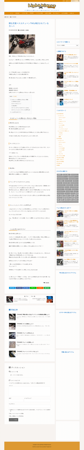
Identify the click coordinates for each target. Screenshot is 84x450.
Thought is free (48, 446)
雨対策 (76, 199)
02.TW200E (13, 17)
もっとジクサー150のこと (63, 130)
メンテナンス (61, 115)
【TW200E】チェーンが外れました (25, 333)
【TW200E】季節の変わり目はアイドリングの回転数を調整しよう (33, 314)
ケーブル (59, 182)
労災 (72, 195)
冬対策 (67, 195)
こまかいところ (62, 121)
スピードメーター (60, 185)
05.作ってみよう (60, 159)
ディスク (67, 189)
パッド (75, 191)
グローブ (75, 180)
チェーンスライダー (74, 187)
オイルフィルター (72, 178)
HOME (7, 17)
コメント (11, 385)
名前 (10, 398)
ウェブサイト (12, 403)
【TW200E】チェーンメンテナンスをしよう (27, 351)
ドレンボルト (68, 191)
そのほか (61, 132)
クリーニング (67, 180)
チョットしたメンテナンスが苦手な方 (20, 109)
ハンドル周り (62, 125)
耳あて (76, 197)
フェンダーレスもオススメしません (20, 107)
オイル (60, 119)
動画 (76, 195)
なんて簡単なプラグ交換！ (70, 259)
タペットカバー (60, 187)
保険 (62, 195)
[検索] (79, 1)
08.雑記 (27, 30)
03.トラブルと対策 (61, 155)
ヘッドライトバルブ (63, 129)
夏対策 (64, 197)
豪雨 (62, 199)
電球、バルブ (60, 201)
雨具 (72, 199)
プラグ (60, 151)
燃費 (60, 136)
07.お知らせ (59, 163)
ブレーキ (61, 127)
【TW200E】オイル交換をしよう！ (25, 323)
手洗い (69, 197)
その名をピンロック (68, 99)
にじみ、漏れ (66, 174)
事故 (77, 193)
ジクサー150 (65, 182)
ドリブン (74, 189)
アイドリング (74, 174)
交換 (58, 195)
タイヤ (75, 185)
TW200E (47, 282)
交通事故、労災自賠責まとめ (70, 90)
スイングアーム (74, 182)
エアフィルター (62, 117)
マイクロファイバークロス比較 (71, 63)
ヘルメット (67, 193)
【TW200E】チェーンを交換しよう (25, 342)
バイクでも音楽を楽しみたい (70, 54)
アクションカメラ (60, 176)
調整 (58, 199)
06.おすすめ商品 (60, 161)
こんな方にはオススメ (15, 112)
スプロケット (69, 185)
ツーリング (59, 189)
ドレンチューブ (60, 191)
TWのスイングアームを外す (70, 241)
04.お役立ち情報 (60, 157)
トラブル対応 (62, 148)
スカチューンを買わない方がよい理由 (19, 99)
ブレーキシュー (60, 193)
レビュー (61, 134)
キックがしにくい (16, 103)
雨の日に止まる (15, 101)
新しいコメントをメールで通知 (16, 413)
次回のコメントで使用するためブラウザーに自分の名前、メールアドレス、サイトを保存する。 (30, 410)
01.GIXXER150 (60, 113)
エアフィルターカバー (61, 178)
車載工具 (67, 199)
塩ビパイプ (59, 197)
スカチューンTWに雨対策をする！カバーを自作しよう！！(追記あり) (71, 222)
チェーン (61, 123)
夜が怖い (14, 105)
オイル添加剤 (60, 180)
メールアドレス (28, 398)
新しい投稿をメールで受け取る (16, 416)
